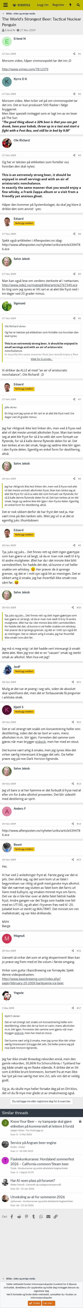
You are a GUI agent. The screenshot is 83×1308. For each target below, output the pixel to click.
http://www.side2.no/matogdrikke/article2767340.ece (39, 285)
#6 (79, 318)
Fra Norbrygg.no (34, 1130)
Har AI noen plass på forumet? (32, 1180)
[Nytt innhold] (70, 5)
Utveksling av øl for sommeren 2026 (37, 1197)
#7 (79, 399)
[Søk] (78, 5)
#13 (79, 783)
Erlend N (10, 30)
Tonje (13, 1168)
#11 (79, 682)
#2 (79, 94)
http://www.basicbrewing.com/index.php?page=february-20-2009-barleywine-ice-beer (33, 981)
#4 (79, 234)
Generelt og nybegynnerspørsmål (43, 1184)
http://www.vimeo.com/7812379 (25, 69)
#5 (79, 274)
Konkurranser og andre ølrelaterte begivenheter (43, 1168)
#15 (79, 859)
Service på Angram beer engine (33, 1143)
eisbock (40, 742)
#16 (79, 951)
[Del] (74, 54)
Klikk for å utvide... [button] (42, 359)
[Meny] (5, 5)
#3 (79, 155)
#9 (79, 545)
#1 (79, 54)
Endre (13, 1147)
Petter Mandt (17, 1184)
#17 (79, 1008)
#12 (79, 722)
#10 (79, 607)
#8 (79, 479)
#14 (79, 824)
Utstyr (22, 1147)
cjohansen (15, 1201)
